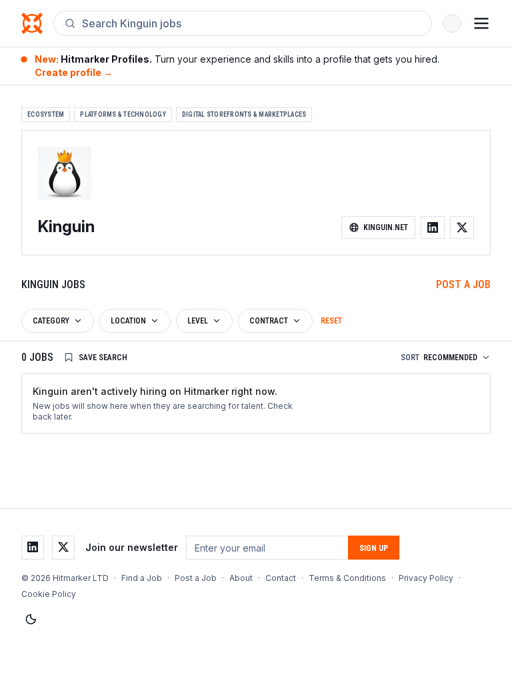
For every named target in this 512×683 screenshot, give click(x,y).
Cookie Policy (48, 594)
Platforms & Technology (123, 114)
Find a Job (141, 578)
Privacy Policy (426, 578)
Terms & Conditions (347, 578)
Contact (280, 578)
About (241, 578)
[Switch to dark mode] (30, 619)
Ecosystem (45, 114)
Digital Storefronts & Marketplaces (244, 114)
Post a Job (463, 284)
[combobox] (251, 23)
